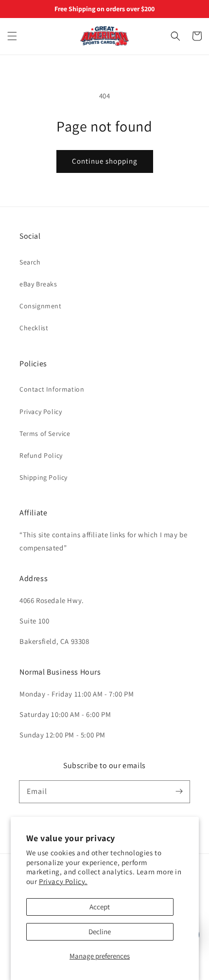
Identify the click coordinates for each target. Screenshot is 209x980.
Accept (99, 906)
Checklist (33, 327)
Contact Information (51, 389)
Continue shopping (105, 161)
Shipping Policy (43, 477)
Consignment (40, 306)
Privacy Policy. (63, 881)
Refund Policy (41, 455)
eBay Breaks (38, 284)
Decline (99, 931)
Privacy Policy (40, 411)
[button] (12, 36)
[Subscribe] (179, 791)
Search (30, 262)
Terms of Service (44, 433)
